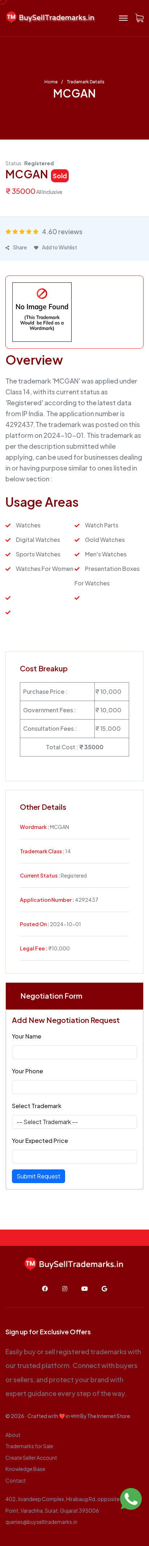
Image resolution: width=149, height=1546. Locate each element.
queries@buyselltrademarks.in (41, 1521)
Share (20, 247)
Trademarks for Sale (29, 1446)
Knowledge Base (25, 1469)
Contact (15, 1480)
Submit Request (38, 1176)
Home (51, 82)
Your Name (26, 1036)
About (13, 1434)
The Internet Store (108, 1416)
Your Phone (27, 1071)
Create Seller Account (31, 1457)
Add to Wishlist (59, 247)
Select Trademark (36, 1106)
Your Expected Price (40, 1140)
